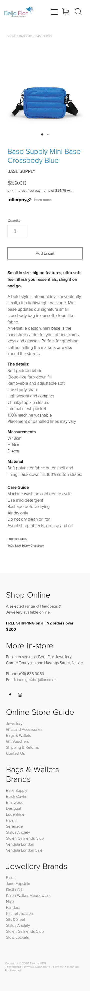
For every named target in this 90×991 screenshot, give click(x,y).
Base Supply (44, 36)
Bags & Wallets (18, 735)
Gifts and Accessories (24, 729)
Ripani (11, 820)
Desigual (13, 808)
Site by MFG (38, 963)
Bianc (11, 877)
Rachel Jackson (19, 913)
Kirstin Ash (15, 889)
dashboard (14, 967)
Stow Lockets (17, 937)
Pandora (13, 907)
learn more (42, 200)
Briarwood (15, 802)
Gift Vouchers (17, 741)
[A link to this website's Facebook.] (10, 694)
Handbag (25, 36)
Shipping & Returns (22, 747)
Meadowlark (40, 895)
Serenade (14, 826)
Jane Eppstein (18, 883)
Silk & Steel (15, 919)
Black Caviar (16, 796)
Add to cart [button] (45, 253)
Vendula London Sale (24, 850)
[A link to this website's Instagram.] (20, 694)
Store (12, 36)
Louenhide (15, 814)
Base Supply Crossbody (29, 545)
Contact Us (15, 753)
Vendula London (20, 844)
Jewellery (14, 723)
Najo (10, 901)
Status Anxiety (18, 832)
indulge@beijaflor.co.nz (36, 679)
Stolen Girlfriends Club (25, 838)
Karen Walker (17, 895)
